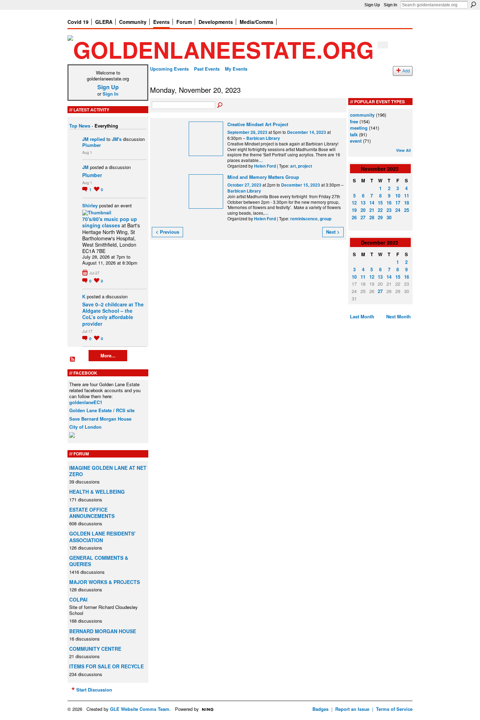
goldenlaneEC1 (85, 402)
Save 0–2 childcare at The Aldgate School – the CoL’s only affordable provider (113, 314)
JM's (117, 139)
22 (380, 210)
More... (108, 355)
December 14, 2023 (306, 132)
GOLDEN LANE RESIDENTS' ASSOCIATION (102, 536)
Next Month (398, 316)
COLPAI (78, 599)
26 (354, 217)
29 (380, 217)
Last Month (362, 316)
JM (85, 139)
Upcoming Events (169, 68)
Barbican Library (263, 138)
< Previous (167, 231)
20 (363, 210)
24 (397, 210)
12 (354, 202)
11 (406, 195)
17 (397, 202)
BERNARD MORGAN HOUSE (102, 631)
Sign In (390, 4)
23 (389, 210)
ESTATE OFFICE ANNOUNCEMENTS (92, 512)
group (325, 219)
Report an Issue (352, 709)
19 (354, 210)
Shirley (90, 205)
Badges (320, 709)
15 (380, 202)
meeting (359, 127)
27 (363, 217)
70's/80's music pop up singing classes (109, 222)
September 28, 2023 (247, 132)
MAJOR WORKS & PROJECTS (104, 581)
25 (406, 210)
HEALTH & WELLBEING (97, 491)
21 (371, 210)
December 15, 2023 (300, 185)
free (354, 121)
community (362, 114)
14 (371, 202)
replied (97, 139)
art (293, 166)
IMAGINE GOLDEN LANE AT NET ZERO (108, 471)
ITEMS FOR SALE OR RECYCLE (106, 666)
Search (473, 4)
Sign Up (372, 4)
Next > (333, 231)
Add (406, 70)
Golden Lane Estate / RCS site (102, 410)
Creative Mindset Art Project (257, 124)
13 (363, 202)
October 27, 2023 (244, 185)
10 (397, 195)
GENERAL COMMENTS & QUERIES (98, 560)
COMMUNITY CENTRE (95, 648)
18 (406, 202)
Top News (79, 125)
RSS (73, 359)
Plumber (91, 145)
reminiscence (304, 219)
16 (389, 202)
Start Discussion (94, 689)
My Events (236, 68)
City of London (85, 426)
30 (389, 217)
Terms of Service (394, 709)
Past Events (207, 68)
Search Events (220, 105)
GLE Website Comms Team (139, 709)
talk (354, 134)
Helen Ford (265, 166)
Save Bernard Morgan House (100, 418)
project (305, 166)
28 (371, 217)
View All (403, 150)
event (356, 140)
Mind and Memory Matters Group (263, 177)
